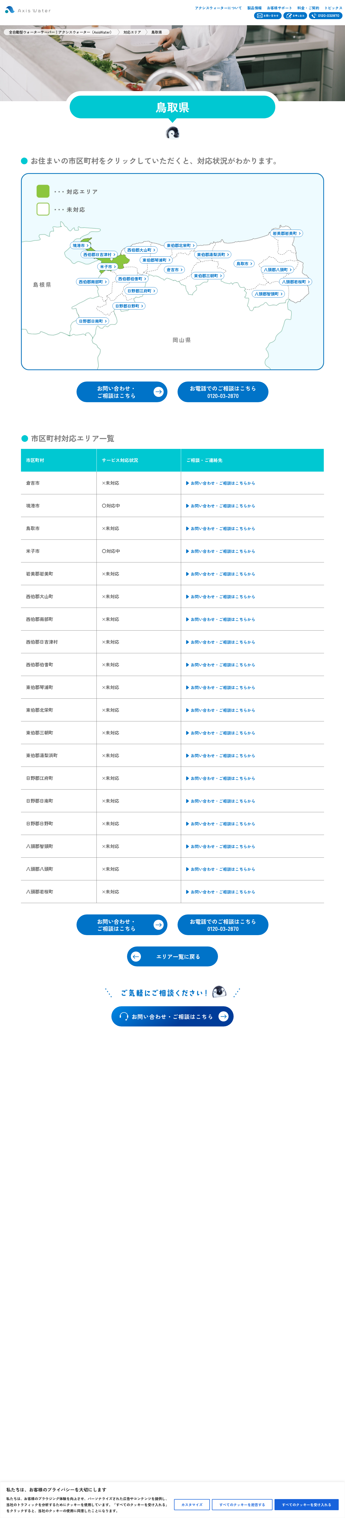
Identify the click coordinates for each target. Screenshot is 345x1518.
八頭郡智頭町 (267, 294)
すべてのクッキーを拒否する (242, 1504)
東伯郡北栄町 (179, 245)
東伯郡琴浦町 (154, 260)
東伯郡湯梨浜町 (211, 254)
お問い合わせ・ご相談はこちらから (223, 483)
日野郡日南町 (91, 321)
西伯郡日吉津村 (97, 254)
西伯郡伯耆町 (130, 279)
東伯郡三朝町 (206, 276)
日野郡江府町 (139, 291)
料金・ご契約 (308, 8)
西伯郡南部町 (91, 282)
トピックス (333, 8)
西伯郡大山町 (139, 250)
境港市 (79, 245)
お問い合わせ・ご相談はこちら (116, 391)
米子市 (106, 266)
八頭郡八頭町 (276, 269)
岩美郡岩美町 (285, 233)
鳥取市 (242, 263)
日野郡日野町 (127, 306)
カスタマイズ (192, 1504)
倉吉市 (173, 269)
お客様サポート (279, 8)
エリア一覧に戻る (178, 956)
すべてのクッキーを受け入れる (306, 1504)
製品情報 (254, 8)
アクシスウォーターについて (218, 8)
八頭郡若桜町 (294, 282)
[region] (172, 1500)
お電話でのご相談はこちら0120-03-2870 (223, 391)
